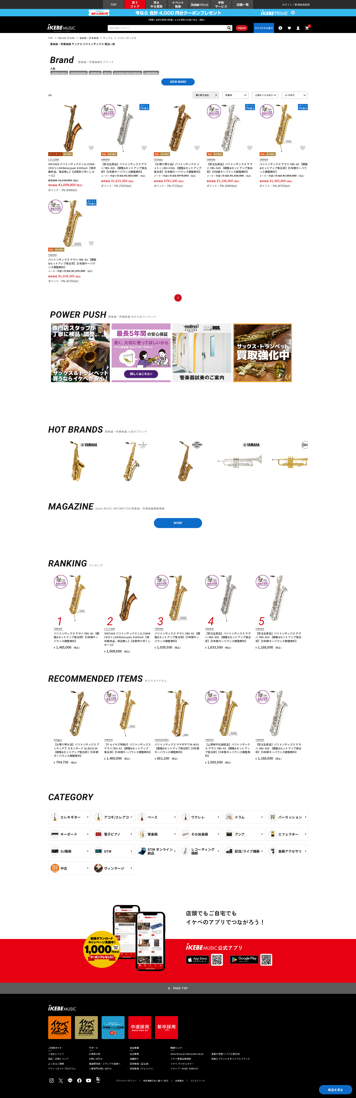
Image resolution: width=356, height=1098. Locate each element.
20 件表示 (290, 95)
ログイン (287, 4)
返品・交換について (58, 1058)
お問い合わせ (96, 1058)
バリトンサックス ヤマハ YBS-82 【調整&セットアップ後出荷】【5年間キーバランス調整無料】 (284, 167)
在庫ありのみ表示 (264, 95)
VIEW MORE (178, 82)
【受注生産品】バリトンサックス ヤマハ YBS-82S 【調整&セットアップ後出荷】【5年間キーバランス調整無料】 (124, 167)
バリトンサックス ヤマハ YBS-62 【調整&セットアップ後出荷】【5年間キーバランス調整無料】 (72, 263)
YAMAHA (95, 73)
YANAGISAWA (78, 73)
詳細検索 (242, 28)
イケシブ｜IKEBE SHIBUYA (184, 1068)
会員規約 (179, 1081)
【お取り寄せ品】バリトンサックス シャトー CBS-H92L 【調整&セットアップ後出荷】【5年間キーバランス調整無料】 (178, 167)
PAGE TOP (180, 988)
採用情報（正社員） (140, 1063)
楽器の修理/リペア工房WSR (225, 1054)
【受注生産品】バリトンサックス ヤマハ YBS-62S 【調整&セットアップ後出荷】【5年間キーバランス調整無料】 (230, 167)
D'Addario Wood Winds (127, 73)
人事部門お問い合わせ (100, 1068)
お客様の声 (94, 1054)
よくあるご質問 (56, 1063)
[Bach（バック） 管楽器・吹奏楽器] (293, 461)
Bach (107, 73)
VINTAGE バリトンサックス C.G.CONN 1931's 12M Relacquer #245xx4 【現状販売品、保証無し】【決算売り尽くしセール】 (72, 169)
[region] (178, 462)
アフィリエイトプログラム (61, 1068)
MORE (178, 523)
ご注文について (56, 1054)
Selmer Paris (59, 73)
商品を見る (335, 1089)
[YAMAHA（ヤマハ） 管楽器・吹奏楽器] (77, 461)
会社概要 (134, 1054)
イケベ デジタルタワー (182, 1063)
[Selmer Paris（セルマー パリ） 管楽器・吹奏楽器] (185, 461)
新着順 (228, 95)
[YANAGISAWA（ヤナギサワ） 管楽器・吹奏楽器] (131, 461)
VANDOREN (151, 73)
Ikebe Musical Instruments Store (187, 1054)
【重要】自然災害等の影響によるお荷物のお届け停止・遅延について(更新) (178, 19)
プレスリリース (197, 1081)
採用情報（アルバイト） (142, 1068)
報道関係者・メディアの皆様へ (105, 1063)
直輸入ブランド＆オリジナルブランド (230, 1058)
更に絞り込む (202, 95)
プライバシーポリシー (126, 1081)
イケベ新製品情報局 (181, 1058)
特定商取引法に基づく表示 (155, 1081)
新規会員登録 (302, 4)
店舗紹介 (134, 1058)
